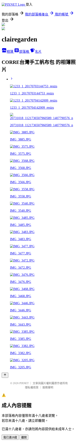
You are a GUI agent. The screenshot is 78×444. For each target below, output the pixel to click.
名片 (38, 51)
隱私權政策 (31, 387)
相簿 (10, 51)
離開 (24, 437)
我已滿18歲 (10, 437)
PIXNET (24, 383)
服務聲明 (47, 387)
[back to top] (5, 375)
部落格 (24, 51)
